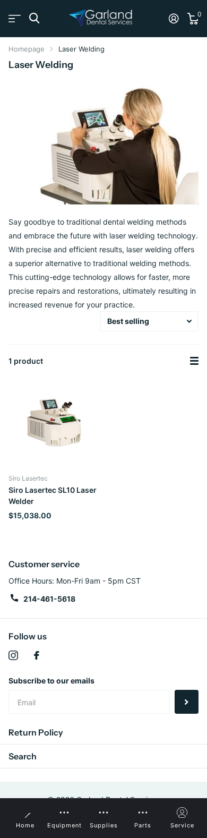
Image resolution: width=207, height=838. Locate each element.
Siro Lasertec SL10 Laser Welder (52, 495)
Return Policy (35, 732)
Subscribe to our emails (51, 680)
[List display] (194, 361)
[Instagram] (13, 655)
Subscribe (187, 702)
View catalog (14, 18)
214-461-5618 (49, 598)
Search (22, 756)
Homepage (26, 49)
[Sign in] (174, 18)
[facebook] (36, 655)
